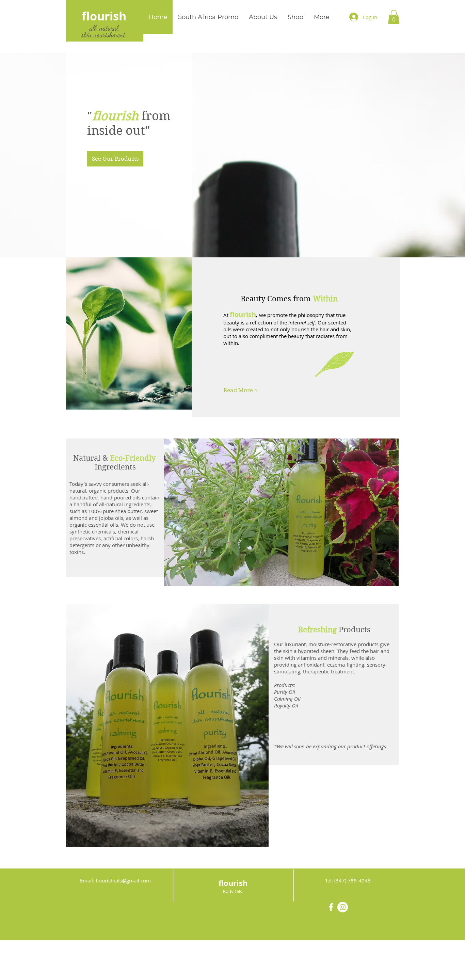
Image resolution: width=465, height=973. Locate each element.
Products (334, 629)
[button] (394, 17)
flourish (104, 16)
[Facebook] (331, 907)
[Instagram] (342, 907)
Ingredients (115, 466)
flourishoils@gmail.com (123, 880)
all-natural (104, 28)
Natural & (114, 457)
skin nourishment (102, 35)
